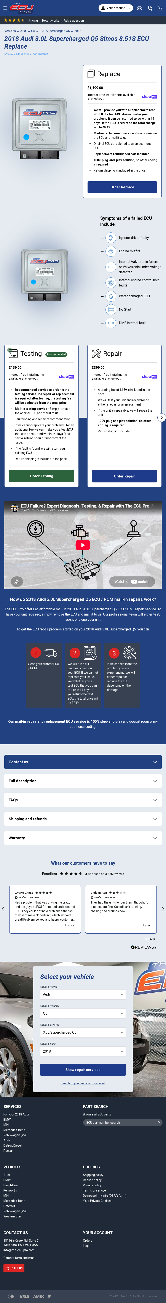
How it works (50, 20)
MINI (6, 1124)
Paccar (8, 1150)
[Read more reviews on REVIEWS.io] (144, 947)
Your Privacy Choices (97, 1201)
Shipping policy (93, 1175)
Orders (87, 1240)
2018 (77, 31)
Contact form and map (19, 1258)
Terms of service (94, 1190)
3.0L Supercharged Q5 (55, 31)
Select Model (49, 1005)
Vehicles (10, 31)
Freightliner (11, 1185)
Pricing (33, 20)
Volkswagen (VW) (15, 1135)
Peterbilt (9, 1206)
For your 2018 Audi (16, 1114)
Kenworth (10, 1190)
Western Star (12, 1216)
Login (86, 1245)
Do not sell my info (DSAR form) (104, 1195)
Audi (23, 31)
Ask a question (74, 20)
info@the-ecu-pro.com (19, 1250)
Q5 (33, 31)
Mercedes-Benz (14, 1130)
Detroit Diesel (12, 1145)
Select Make (48, 986)
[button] (45, 909)
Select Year (48, 1043)
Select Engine (49, 1024)
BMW (7, 1119)
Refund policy (92, 1180)
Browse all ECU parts (97, 1114)
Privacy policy (92, 1185)
